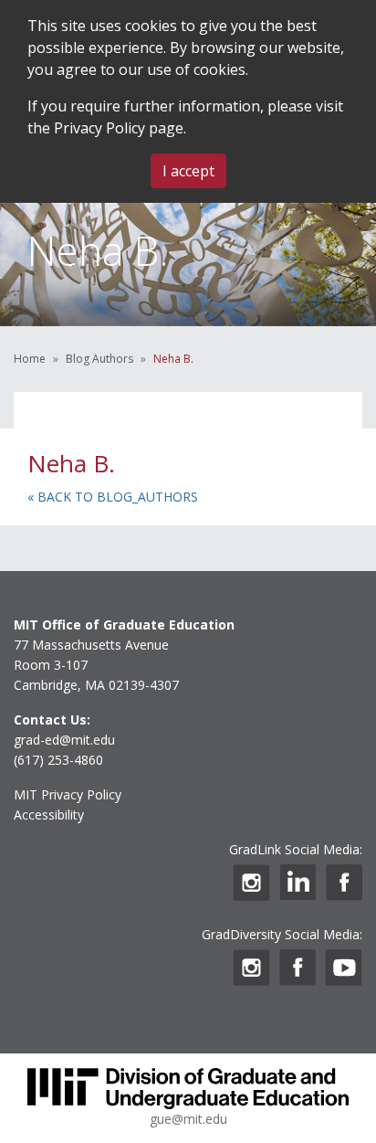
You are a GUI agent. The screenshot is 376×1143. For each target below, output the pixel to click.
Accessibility (49, 814)
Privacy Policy (99, 128)
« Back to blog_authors (112, 496)
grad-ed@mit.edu (64, 739)
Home (30, 358)
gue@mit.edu (188, 1118)
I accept (188, 171)
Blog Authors (99, 358)
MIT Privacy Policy (67, 794)
